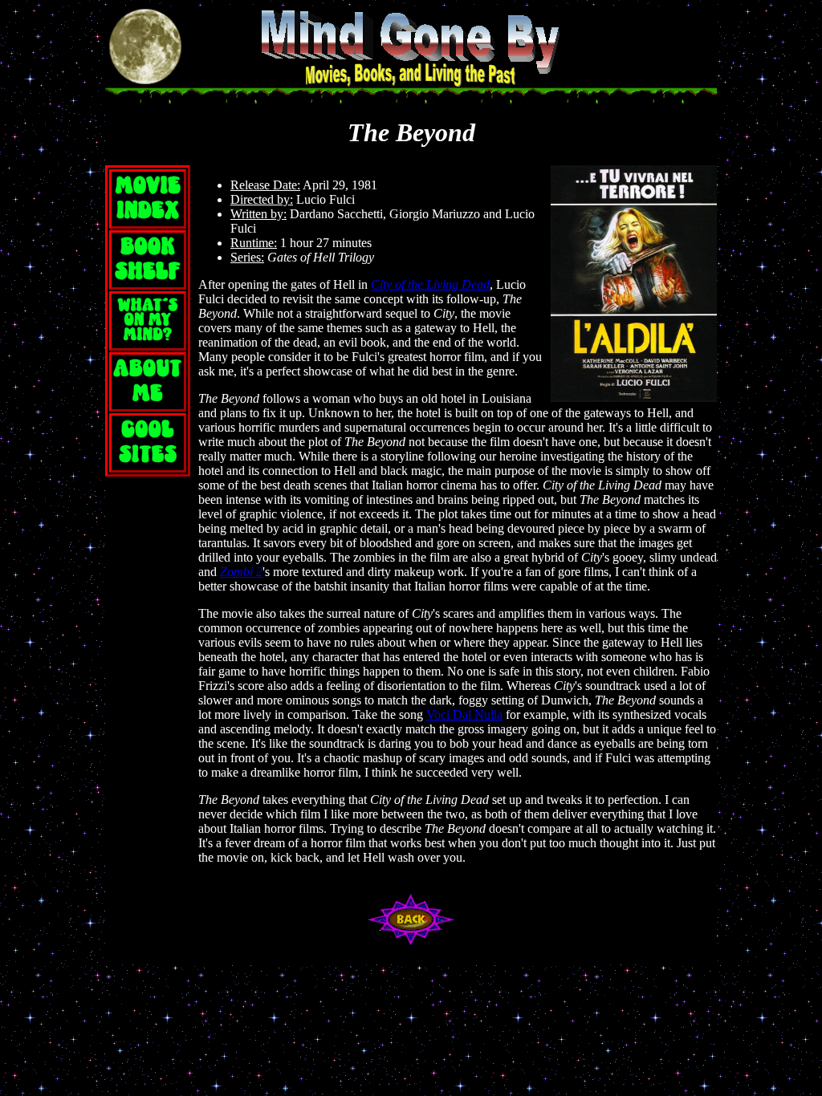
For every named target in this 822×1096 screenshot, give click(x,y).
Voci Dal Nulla (464, 714)
